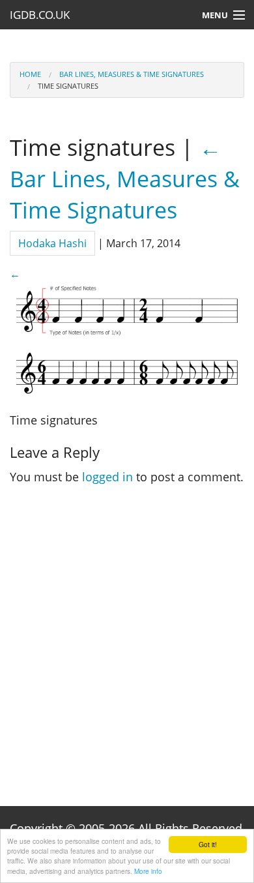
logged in (107, 477)
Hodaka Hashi (52, 243)
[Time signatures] (127, 337)
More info (148, 871)
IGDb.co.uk (40, 14)
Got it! (208, 844)
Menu (215, 15)
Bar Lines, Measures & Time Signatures (131, 74)
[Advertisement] (127, 646)
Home (30, 74)
